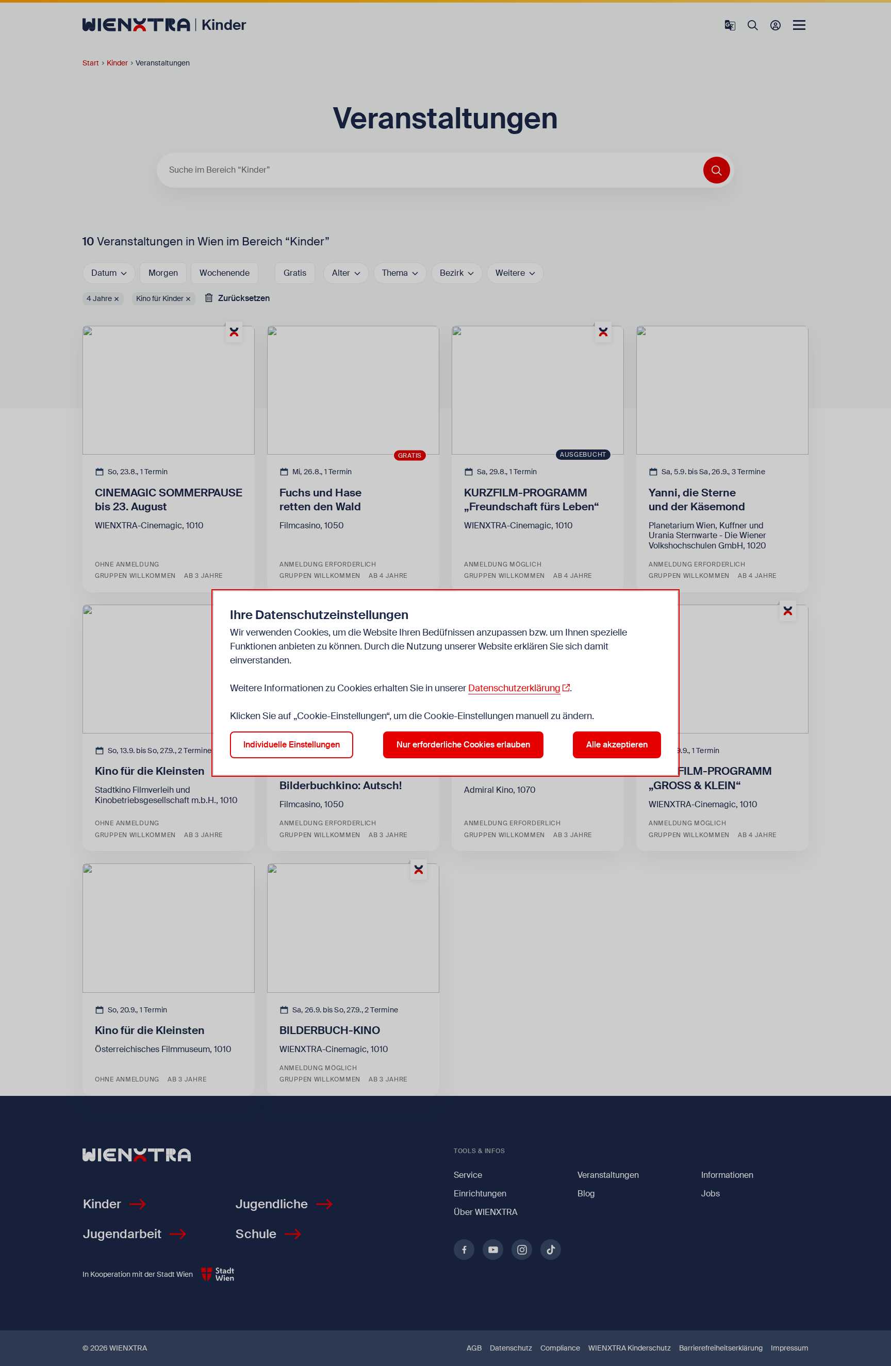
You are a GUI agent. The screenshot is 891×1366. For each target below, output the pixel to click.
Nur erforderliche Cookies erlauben (463, 744)
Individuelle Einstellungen (291, 744)
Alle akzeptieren (617, 744)
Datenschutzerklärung (514, 688)
